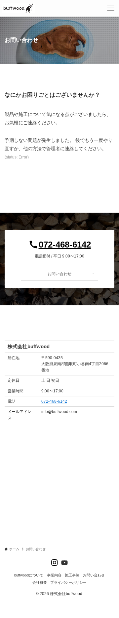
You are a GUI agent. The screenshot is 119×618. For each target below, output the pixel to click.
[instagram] (55, 562)
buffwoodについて (28, 575)
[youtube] (64, 562)
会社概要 (39, 582)
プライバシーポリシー (68, 582)
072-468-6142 (54, 401)
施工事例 (72, 575)
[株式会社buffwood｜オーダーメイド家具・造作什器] (18, 8)
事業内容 (54, 575)
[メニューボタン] (110, 8)
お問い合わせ (94, 575)
